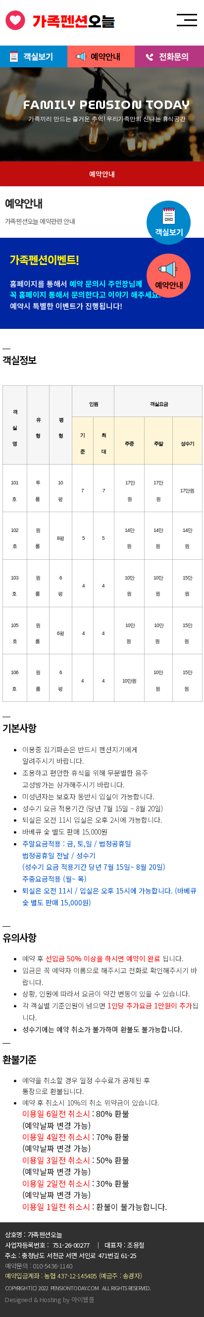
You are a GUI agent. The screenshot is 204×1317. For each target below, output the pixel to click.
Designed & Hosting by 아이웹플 (49, 1299)
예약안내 (102, 174)
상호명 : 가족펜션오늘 (33, 1234)
